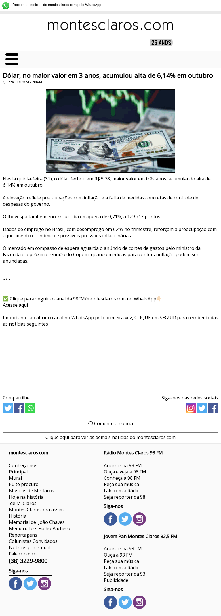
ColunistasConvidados (33, 541)
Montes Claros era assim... (37, 509)
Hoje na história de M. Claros (26, 500)
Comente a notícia (113, 423)
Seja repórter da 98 (124, 497)
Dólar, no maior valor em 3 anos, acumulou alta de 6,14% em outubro (108, 75)
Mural (15, 478)
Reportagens (23, 535)
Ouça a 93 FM (118, 555)
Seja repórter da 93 (124, 574)
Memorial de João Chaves (37, 522)
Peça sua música (121, 484)
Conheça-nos (23, 465)
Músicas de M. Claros (31, 490)
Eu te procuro (24, 484)
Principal (18, 472)
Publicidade (116, 580)
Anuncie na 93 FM (123, 548)
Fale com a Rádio (122, 490)
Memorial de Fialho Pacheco (39, 528)
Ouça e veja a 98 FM (125, 472)
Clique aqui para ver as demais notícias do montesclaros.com (110, 437)
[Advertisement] (110, 359)
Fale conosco (23, 554)
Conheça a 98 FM (122, 478)
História (17, 516)
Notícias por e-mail (29, 547)
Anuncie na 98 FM (123, 465)
